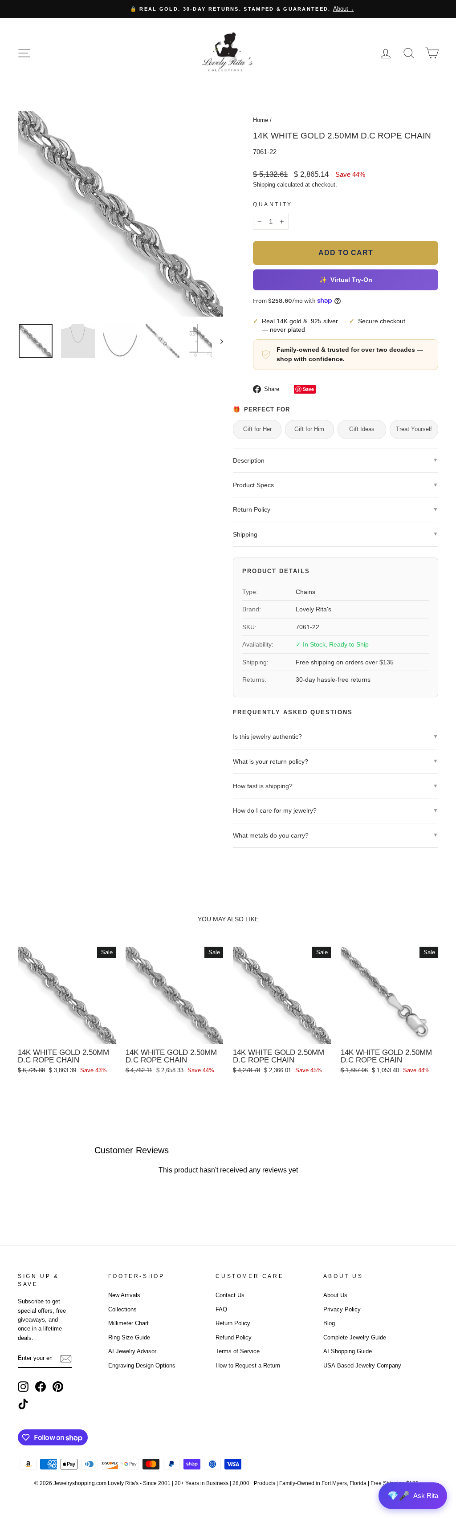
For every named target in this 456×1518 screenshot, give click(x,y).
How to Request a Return (248, 1365)
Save (308, 389)
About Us (335, 1295)
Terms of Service (238, 1351)
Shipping (264, 184)
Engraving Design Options (141, 1365)
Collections (122, 1309)
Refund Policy (234, 1337)
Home (260, 120)
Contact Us (230, 1295)
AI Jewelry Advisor (132, 1351)
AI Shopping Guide (347, 1351)
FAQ (221, 1309)
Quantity (273, 204)
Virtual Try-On (345, 280)
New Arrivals (124, 1295)
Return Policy (233, 1323)
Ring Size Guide (129, 1337)
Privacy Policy (342, 1309)
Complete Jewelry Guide (354, 1337)
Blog (329, 1323)
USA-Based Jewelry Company (362, 1365)
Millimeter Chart (128, 1323)
